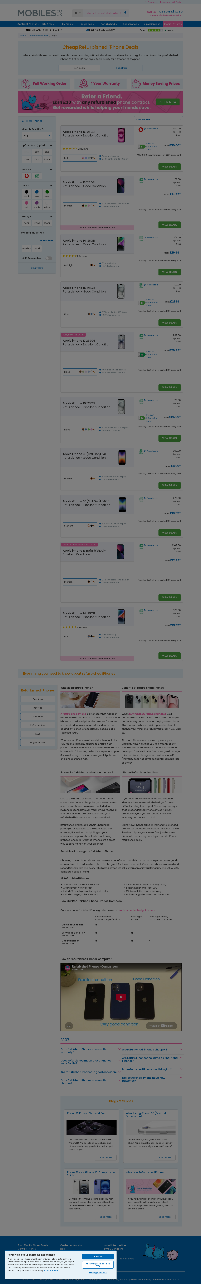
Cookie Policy (51, 1270)
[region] (61, 1264)
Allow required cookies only (98, 1264)
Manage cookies (98, 1272)
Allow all (98, 1256)
